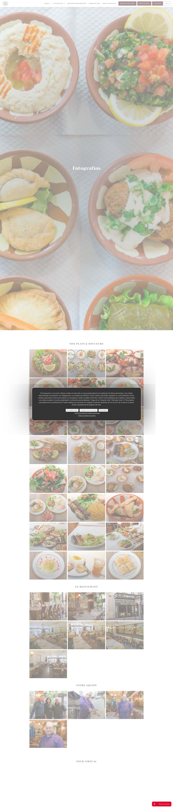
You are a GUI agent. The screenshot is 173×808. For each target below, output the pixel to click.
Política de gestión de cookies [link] (87, 416)
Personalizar (103, 410)
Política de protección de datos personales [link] (87, 413)
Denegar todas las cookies (88, 410)
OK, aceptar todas (72, 410)
